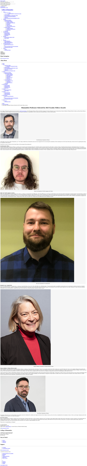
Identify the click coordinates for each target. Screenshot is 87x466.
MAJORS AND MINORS (10, 22)
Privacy (3, 455)
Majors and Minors (9, 75)
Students (4, 19)
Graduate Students (7, 27)
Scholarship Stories (7, 101)
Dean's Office (6, 90)
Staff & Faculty (4, 95)
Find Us (3, 440)
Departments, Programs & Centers (11, 66)
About (4, 11)
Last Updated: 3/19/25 (4, 465)
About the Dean (7, 14)
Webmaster (4, 442)
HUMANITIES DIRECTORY (9, 37)
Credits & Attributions (5, 456)
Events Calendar (7, 32)
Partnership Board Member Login (9, 70)
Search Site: (2, 1)
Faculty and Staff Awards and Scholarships (11, 46)
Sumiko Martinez (8, 426)
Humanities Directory (7, 89)
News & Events (5, 31)
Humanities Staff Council (8, 47)
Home (3, 63)
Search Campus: (3, 3)
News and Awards (5, 104)
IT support (4, 447)
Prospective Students (7, 20)
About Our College (7, 12)
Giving (4, 48)
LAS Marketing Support (6, 448)
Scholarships (8, 23)
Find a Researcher (7, 94)
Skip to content (2, 0)
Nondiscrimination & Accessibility (7, 453)
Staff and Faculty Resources (8, 44)
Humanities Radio (7, 34)
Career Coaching (9, 25)
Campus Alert (2, 6)
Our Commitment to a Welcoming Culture (11, 15)
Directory (4, 36)
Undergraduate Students (8, 73)
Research (3, 91)
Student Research (7, 93)
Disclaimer (4, 454)
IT (4, 45)
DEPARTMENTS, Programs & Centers (14, 13)
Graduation (6, 83)
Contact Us (6, 69)
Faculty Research (7, 92)
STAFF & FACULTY (6, 43)
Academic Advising (9, 21)
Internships (8, 24)
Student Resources (9, 77)
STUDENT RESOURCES (10, 26)
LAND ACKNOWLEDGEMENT (10, 16)
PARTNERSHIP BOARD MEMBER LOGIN (11, 18)
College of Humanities (7, 9)
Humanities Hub (7, 33)
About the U (4, 457)
